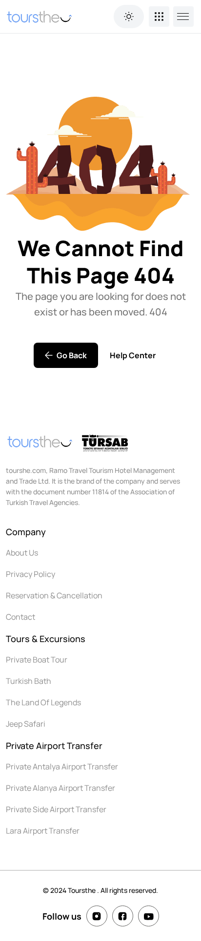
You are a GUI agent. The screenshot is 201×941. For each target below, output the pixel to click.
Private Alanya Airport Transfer (60, 788)
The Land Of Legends (43, 702)
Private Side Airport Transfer (56, 809)
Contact (20, 616)
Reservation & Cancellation (54, 595)
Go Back (72, 355)
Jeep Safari (25, 723)
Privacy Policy (30, 574)
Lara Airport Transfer (43, 830)
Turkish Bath (28, 681)
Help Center (133, 355)
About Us (22, 552)
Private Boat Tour (36, 659)
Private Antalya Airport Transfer (62, 766)
